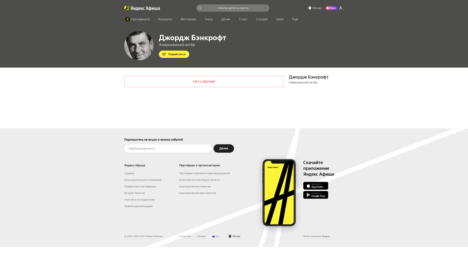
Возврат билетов (134, 193)
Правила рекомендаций (138, 206)
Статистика (185, 236)
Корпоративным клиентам (195, 186)
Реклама (201, 236)
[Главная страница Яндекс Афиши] (126, 8)
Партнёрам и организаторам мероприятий (204, 173)
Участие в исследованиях (139, 199)
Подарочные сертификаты (140, 186)
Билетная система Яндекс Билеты (199, 179)
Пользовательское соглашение (143, 179)
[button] (295, 19)
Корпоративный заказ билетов (197, 193)
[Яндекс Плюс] (331, 8)
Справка (129, 173)
